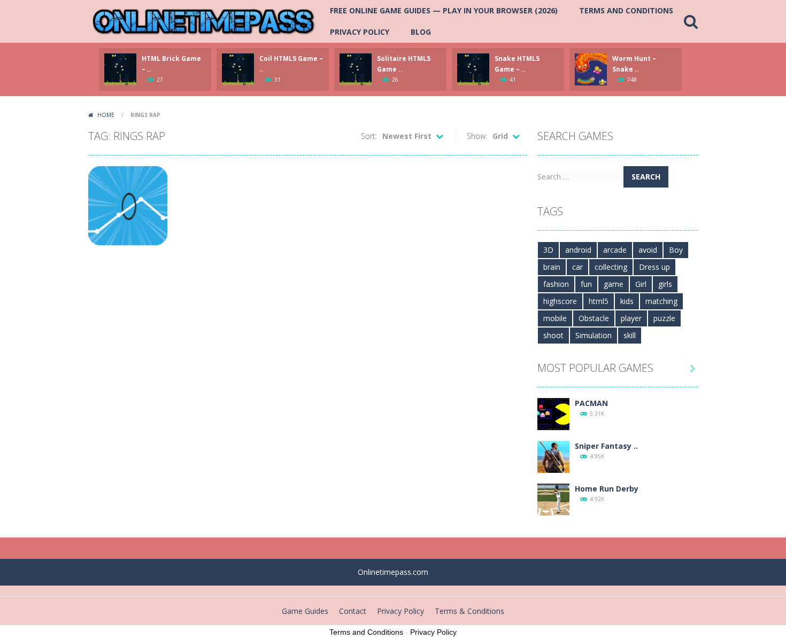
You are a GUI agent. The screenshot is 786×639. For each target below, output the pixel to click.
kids (627, 301)
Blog (421, 32)
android (578, 250)
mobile (555, 318)
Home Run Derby (606, 489)
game (613, 284)
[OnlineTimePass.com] (203, 20)
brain (551, 267)
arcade (615, 250)
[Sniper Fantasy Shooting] (553, 456)
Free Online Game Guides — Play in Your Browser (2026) (444, 10)
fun (586, 284)
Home (106, 115)
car (577, 267)
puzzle (664, 318)
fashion (556, 284)
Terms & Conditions (469, 611)
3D (548, 250)
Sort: (369, 136)
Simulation (593, 335)
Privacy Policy (359, 32)
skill (629, 335)
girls (665, 284)
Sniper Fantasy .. (606, 446)
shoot (553, 335)
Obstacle (594, 318)
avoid (647, 250)
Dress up (654, 267)
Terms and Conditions (626, 10)
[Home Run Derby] (553, 499)
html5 (598, 301)
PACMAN (591, 403)
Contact (352, 611)
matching (661, 301)
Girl (640, 284)
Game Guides (305, 611)
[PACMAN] (553, 413)
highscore (560, 301)
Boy (676, 250)
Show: (477, 136)
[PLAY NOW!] (120, 69)
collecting (611, 267)
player (631, 318)
